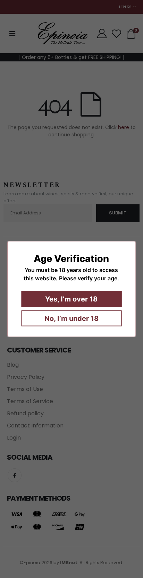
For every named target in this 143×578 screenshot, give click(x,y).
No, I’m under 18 (71, 318)
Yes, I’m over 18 (71, 299)
